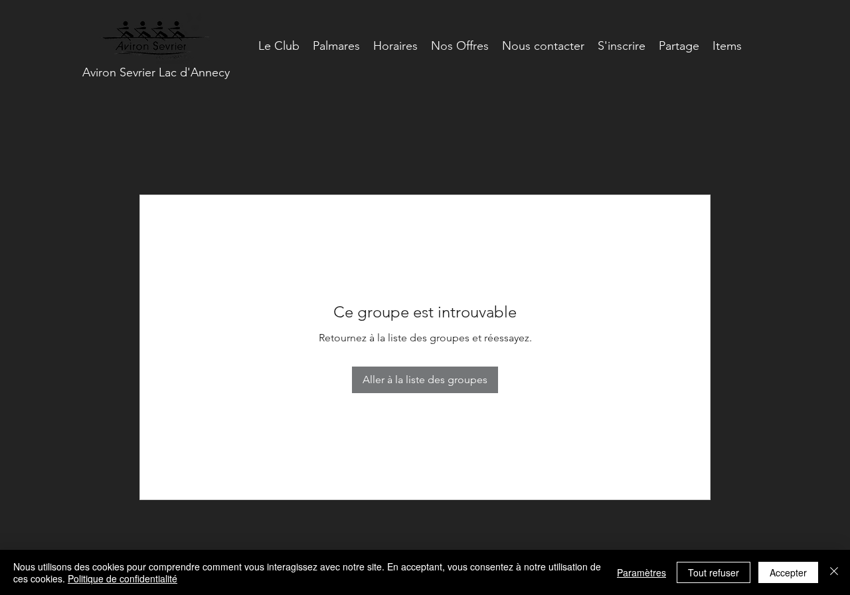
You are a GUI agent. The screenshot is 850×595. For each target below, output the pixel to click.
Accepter (788, 572)
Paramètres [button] (641, 572)
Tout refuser (713, 572)
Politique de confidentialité (122, 578)
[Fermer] (834, 572)
